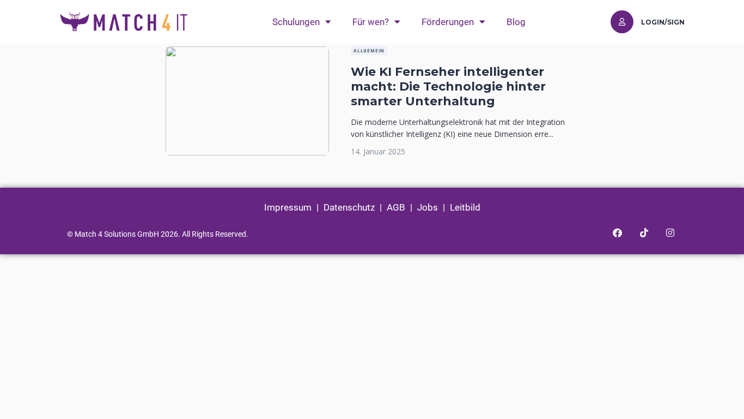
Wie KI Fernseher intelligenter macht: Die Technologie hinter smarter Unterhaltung (448, 86)
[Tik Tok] (644, 232)
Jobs (427, 207)
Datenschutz (349, 207)
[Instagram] (670, 232)
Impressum (288, 207)
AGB (396, 207)
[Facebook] (617, 232)
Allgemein (369, 50)
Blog (516, 21)
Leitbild (465, 207)
